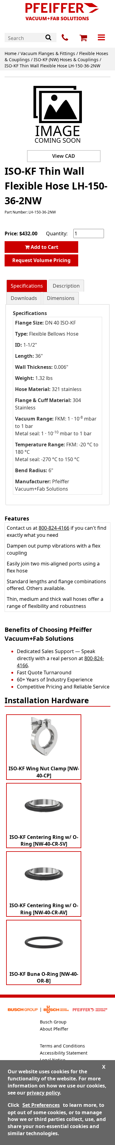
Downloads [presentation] (24, 298)
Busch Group (53, 1022)
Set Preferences (41, 1105)
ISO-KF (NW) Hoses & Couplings (66, 59)
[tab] (26, 286)
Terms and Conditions (62, 1046)
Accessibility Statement (63, 1053)
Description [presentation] (66, 285)
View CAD (63, 156)
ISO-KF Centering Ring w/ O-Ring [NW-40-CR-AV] (44, 909)
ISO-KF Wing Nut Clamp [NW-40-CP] (44, 772)
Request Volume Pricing (41, 260)
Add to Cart (43, 247)
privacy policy (43, 1092)
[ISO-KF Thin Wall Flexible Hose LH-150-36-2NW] (57, 115)
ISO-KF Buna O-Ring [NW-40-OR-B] (44, 977)
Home (11, 53)
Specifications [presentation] (27, 285)
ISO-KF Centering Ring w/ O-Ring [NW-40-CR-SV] (44, 841)
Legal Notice (52, 1060)
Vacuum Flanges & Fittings (48, 53)
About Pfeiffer (54, 1029)
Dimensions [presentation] (61, 298)
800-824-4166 (54, 528)
